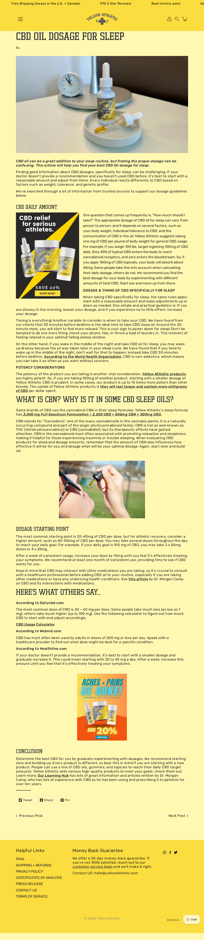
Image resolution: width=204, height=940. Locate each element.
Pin (67, 800)
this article (138, 579)
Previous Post (31, 816)
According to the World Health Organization (82, 357)
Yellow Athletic (108, 918)
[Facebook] (170, 852)
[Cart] (185, 19)
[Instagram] (164, 852)
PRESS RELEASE (29, 884)
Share (48, 800)
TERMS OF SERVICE (32, 896)
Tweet (27, 800)
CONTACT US (26, 890)
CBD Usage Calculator (35, 624)
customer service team (93, 867)
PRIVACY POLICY (29, 871)
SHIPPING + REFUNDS (33, 865)
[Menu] (20, 19)
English (173, 920)
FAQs (20, 859)
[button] (177, 19)
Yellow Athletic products (164, 374)
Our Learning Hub (53, 776)
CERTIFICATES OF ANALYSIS (39, 878)
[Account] (169, 19)
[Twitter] (176, 852)
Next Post (177, 816)
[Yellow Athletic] (102, 19)
